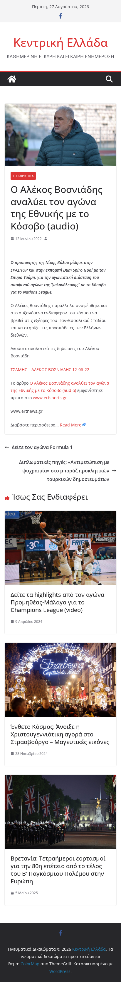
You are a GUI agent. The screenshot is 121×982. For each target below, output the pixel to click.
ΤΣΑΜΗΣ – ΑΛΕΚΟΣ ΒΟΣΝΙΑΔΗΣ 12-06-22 (50, 369)
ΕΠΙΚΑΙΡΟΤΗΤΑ (23, 176)
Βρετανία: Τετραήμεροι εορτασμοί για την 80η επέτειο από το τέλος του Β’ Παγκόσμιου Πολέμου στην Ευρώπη (58, 869)
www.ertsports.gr (50, 397)
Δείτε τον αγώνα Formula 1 (42, 447)
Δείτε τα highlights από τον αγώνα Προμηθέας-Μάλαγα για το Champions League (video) (57, 602)
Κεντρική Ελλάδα (60, 42)
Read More (70, 425)
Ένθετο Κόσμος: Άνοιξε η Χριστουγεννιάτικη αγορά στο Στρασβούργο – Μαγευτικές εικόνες (60, 734)
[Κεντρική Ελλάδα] (12, 79)
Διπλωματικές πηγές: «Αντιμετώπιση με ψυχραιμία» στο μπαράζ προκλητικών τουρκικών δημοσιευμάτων (64, 470)
